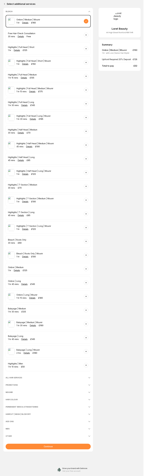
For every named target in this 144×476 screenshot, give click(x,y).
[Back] (4, 4)
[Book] (86, 21)
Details (25, 22)
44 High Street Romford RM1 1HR (119, 32)
